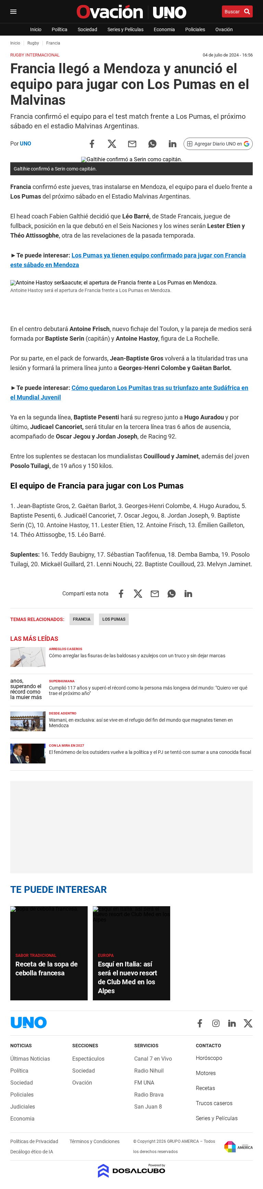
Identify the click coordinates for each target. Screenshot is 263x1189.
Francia (81, 619)
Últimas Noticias (30, 1058)
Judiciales (22, 1106)
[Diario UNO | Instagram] (216, 1023)
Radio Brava (149, 1094)
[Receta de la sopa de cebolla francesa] (49, 928)
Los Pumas (113, 619)
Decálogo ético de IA (31, 1151)
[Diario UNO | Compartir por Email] (132, 143)
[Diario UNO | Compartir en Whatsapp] (152, 143)
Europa (106, 955)
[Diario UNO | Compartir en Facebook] (92, 143)
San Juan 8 (148, 1106)
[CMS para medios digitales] (131, 1171)
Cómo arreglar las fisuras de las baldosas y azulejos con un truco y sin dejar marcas (137, 655)
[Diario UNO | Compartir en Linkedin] (172, 143)
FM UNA (144, 1082)
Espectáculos (88, 1058)
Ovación (224, 29)
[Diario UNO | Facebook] (199, 1023)
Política (59, 29)
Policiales (195, 29)
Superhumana (62, 681)
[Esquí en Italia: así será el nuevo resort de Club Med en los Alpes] (131, 928)
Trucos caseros (214, 1103)
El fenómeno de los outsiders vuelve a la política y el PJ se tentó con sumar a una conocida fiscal (150, 752)
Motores (206, 1073)
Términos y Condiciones (95, 1141)
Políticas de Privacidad (34, 1141)
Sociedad (87, 29)
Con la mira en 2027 (66, 745)
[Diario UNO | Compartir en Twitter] (112, 143)
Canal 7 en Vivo (153, 1058)
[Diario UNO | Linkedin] (232, 1023)
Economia (164, 29)
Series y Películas (125, 29)
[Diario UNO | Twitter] (248, 1023)
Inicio (35, 29)
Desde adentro (62, 713)
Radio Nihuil (149, 1070)
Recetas (205, 1088)
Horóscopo (209, 1058)
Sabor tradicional (36, 955)
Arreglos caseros (65, 649)
